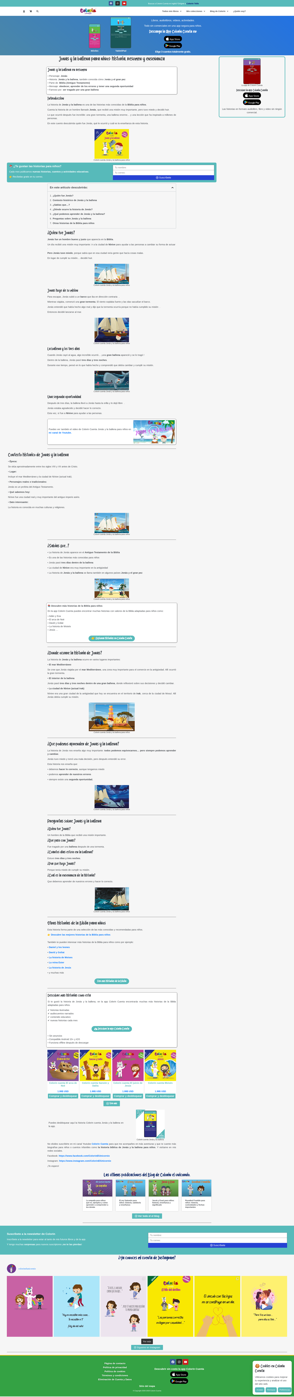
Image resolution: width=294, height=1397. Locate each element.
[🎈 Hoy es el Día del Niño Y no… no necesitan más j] (76, 1306)
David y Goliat (56, 952)
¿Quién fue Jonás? (63, 195)
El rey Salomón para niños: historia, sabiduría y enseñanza (130, 1203)
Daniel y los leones (59, 947)
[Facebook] (111, 3)
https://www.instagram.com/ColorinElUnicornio (85, 1161)
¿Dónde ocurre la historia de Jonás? (73, 209)
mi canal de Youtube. (60, 432)
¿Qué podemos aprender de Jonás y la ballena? (79, 214)
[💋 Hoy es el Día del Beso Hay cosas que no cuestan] (264, 1306)
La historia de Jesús (60, 967)
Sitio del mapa (147, 1386)
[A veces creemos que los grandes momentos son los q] (217, 1306)
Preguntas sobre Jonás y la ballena (72, 218)
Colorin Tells (192, 3)
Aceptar (260, 1390)
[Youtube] (124, 3)
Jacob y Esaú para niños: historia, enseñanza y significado (163, 1203)
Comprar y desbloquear (63, 1096)
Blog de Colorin (217, 11)
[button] (172, 187)
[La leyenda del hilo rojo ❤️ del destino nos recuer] (170, 1306)
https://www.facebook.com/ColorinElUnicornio (84, 1156)
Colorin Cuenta (100, 1144)
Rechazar (271, 1390)
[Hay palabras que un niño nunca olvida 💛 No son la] (30, 1306)
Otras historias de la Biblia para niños (73, 223)
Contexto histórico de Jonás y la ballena (75, 200)
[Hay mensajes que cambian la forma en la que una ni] (123, 1306)
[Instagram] (117, 3)
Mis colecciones (194, 11)
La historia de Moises (60, 957)
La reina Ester (56, 962)
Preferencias (285, 1390)
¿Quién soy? (239, 11)
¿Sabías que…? (61, 205)
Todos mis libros (170, 11)
